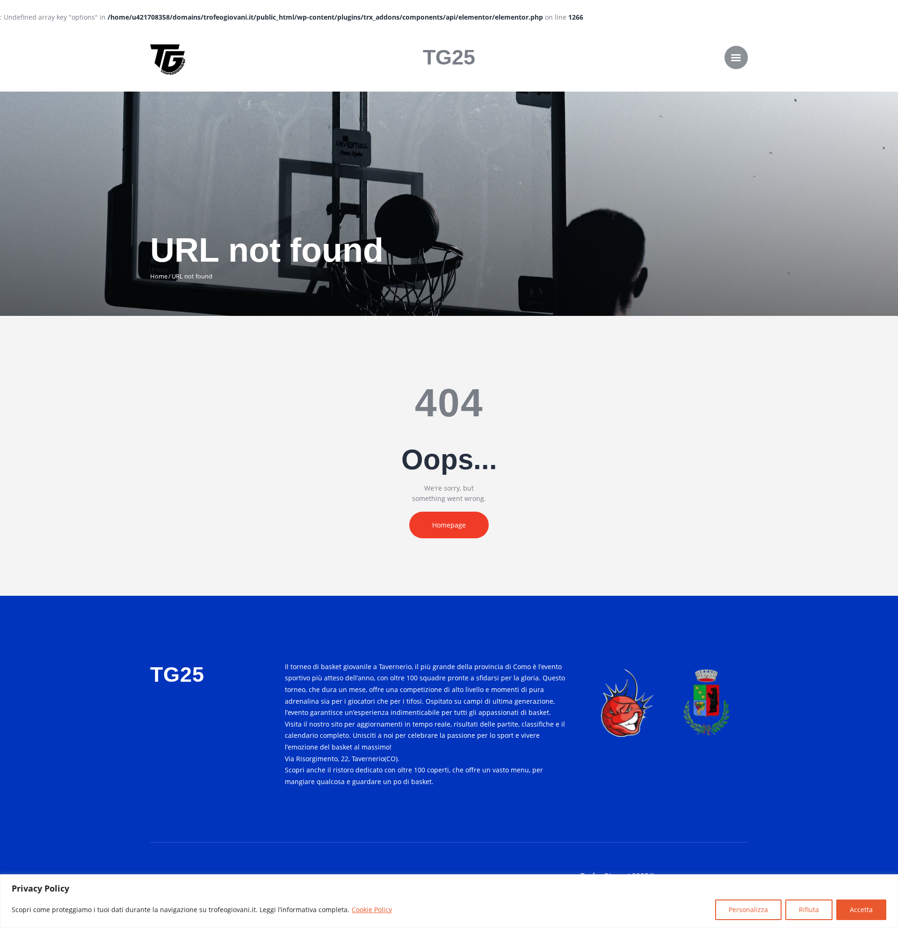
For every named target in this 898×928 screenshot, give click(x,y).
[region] (449, 901)
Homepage (449, 525)
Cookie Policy (372, 909)
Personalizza (748, 909)
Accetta (861, 909)
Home (158, 276)
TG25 (449, 57)
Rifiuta (809, 909)
